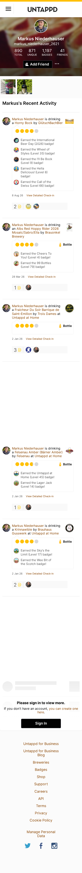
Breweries (41, 762)
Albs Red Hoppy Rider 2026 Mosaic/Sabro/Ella (35, 230)
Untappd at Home (25, 318)
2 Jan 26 (17, 339)
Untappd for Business (41, 744)
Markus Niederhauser (28, 119)
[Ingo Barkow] (28, 350)
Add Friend (39, 64)
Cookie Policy (41, 820)
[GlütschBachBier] (28, 206)
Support (41, 784)
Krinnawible (23, 529)
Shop (41, 777)
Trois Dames (47, 314)
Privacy (41, 813)
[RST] (36, 206)
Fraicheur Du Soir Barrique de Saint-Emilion (35, 312)
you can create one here (57, 710)
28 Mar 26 (18, 276)
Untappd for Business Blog (41, 753)
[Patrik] (28, 287)
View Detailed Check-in (40, 195)
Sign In (41, 723)
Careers (41, 791)
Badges (41, 769)
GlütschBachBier (50, 123)
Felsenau (23, 456)
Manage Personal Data (41, 834)
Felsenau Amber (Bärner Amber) (39, 452)
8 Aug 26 (17, 195)
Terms (41, 806)
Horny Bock (23, 123)
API (41, 798)
